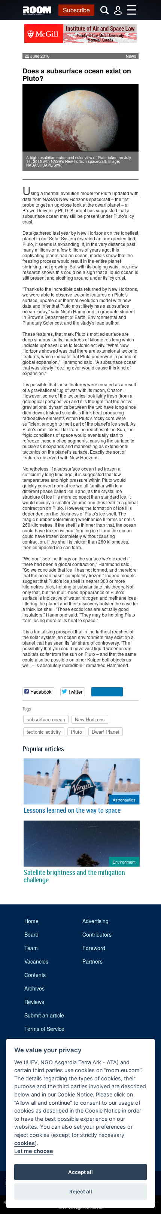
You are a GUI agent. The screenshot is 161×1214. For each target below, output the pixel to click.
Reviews (34, 1002)
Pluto (76, 731)
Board (31, 934)
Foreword (93, 948)
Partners (92, 961)
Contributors (97, 934)
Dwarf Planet (105, 731)
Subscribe (76, 10)
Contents (35, 975)
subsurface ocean (46, 719)
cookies (24, 1143)
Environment (124, 862)
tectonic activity (44, 731)
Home (31, 921)
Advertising (95, 921)
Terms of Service (44, 1029)
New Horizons (90, 719)
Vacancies (36, 961)
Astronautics (124, 800)
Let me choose (33, 1151)
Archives (34, 988)
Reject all (80, 1192)
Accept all (80, 1172)
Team (31, 948)
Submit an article (44, 1015)
